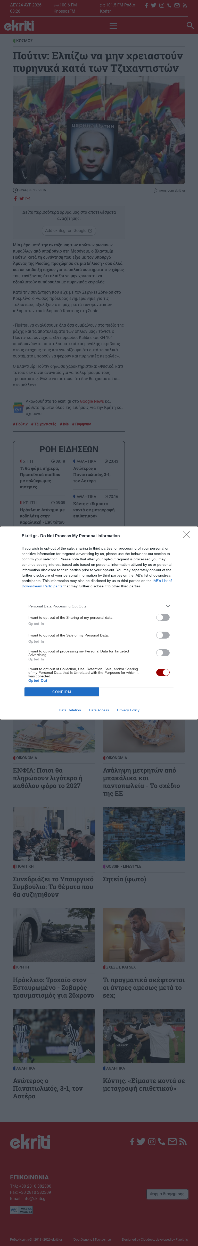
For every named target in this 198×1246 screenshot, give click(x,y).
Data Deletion (70, 710)
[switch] (163, 617)
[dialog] (99, 623)
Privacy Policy (128, 710)
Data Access (99, 710)
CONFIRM (61, 692)
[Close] (188, 536)
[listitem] (99, 606)
